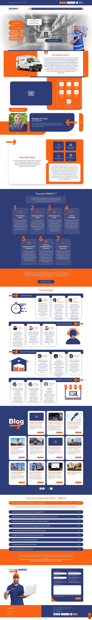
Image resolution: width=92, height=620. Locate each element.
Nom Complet (56, 571)
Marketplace (17, 39)
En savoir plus (40, 432)
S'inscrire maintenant (53, 40)
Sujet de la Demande (57, 579)
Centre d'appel (17, 33)
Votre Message (56, 584)
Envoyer (78, 598)
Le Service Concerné (72, 579)
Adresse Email (56, 575)
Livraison (17, 23)
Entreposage (17, 28)
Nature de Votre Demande (73, 575)
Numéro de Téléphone (72, 571)
